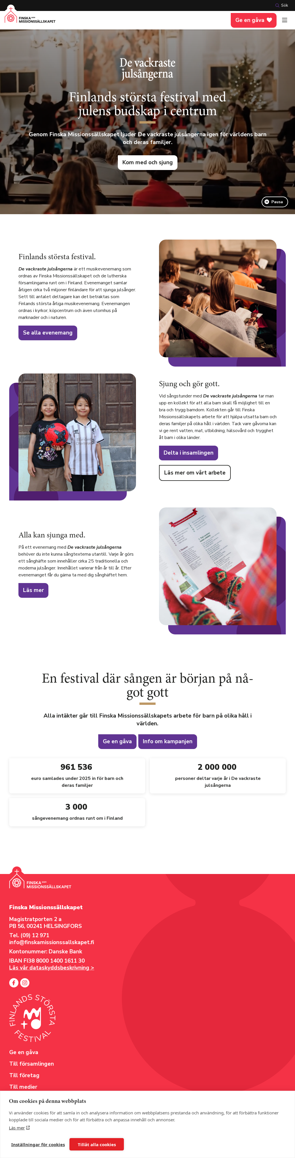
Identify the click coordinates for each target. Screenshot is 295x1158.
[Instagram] (24, 982)
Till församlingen (31, 1064)
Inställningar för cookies (38, 1144)
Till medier (23, 1087)
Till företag (24, 1075)
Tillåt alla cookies (97, 1144)
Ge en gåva (249, 20)
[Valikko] (284, 20)
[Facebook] (13, 982)
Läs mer (17, 1128)
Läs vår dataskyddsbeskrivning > (51, 968)
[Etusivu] (30, 18)
